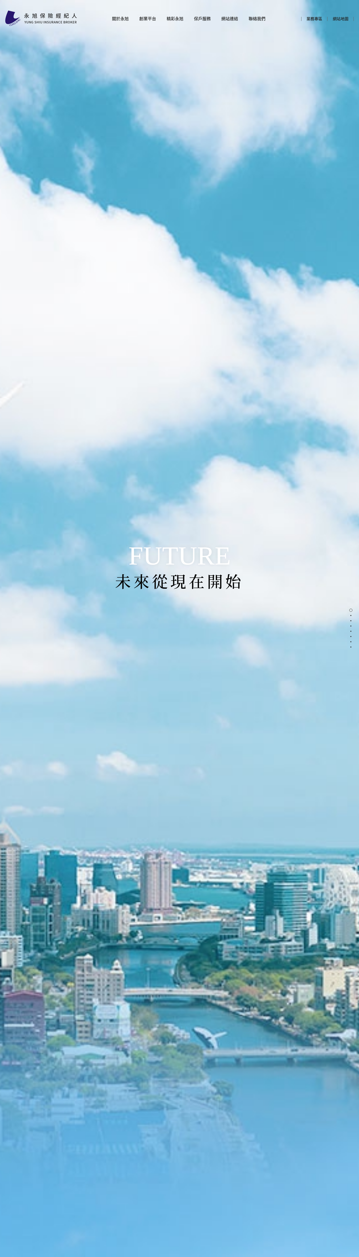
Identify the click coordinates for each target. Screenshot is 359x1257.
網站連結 (229, 19)
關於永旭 (120, 19)
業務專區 (314, 19)
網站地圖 (340, 19)
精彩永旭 (175, 19)
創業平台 (147, 19)
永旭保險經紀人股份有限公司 (41, 18)
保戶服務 (202, 19)
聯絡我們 (257, 19)
